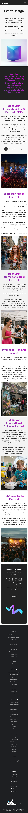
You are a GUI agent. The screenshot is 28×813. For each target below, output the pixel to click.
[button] (25, 2)
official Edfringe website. (20, 233)
